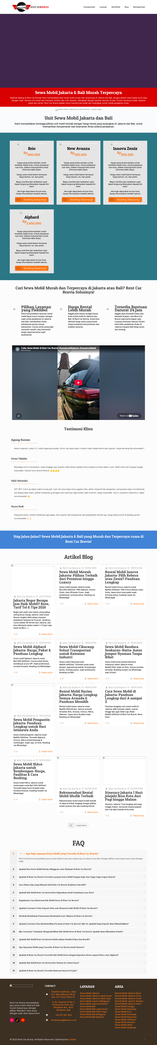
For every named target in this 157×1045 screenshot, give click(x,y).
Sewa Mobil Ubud (123, 1025)
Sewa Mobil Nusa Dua (125, 1017)
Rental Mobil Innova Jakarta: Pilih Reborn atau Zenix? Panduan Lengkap (122, 577)
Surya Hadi (17, 506)
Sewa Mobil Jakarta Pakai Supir (95, 998)
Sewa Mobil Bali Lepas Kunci (94, 1009)
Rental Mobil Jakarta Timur (128, 996)
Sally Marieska (19, 480)
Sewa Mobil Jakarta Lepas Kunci (96, 996)
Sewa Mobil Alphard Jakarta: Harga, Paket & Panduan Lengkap (32, 650)
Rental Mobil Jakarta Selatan (129, 1001)
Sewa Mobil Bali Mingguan (93, 1014)
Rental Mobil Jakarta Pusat (128, 998)
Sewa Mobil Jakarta (89, 993)
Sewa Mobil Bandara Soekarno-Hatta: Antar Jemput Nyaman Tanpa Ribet (123, 652)
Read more (47, 634)
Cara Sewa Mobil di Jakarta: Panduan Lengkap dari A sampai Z (123, 696)
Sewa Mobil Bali (87, 1006)
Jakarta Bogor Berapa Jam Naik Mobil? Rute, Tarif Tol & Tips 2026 (31, 603)
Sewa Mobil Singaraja (125, 1027)
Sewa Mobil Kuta (123, 1011)
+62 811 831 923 (63, 1015)
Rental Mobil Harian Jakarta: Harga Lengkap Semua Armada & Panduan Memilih (78, 696)
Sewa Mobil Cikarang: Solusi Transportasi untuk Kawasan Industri (76, 652)
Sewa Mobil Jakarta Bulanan (94, 1004)
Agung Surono (20, 440)
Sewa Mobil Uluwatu (125, 1022)
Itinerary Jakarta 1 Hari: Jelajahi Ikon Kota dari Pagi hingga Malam (124, 796)
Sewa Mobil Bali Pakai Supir (93, 1011)
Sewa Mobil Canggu (125, 1006)
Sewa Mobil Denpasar (125, 1009)
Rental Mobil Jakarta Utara (128, 1004)
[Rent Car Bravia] (30, 7)
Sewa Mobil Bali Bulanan (92, 1017)
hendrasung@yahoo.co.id (63, 1020)
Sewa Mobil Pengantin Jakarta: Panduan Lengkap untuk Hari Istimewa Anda (31, 724)
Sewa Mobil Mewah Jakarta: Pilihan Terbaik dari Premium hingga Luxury (78, 577)
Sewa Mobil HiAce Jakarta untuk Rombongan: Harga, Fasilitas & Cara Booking (29, 771)
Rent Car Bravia (24, 596)
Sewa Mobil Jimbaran (125, 1019)
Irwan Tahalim (19, 458)
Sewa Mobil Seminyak (126, 1014)
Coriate (72, 1039)
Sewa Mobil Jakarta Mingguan (95, 1001)
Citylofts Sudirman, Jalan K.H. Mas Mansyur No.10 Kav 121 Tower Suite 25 (63, 994)
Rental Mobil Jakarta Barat (128, 993)
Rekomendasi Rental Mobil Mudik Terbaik (76, 794)
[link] (78, 857)
